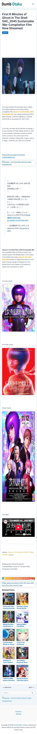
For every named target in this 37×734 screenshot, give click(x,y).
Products (18, 711)
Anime (5, 33)
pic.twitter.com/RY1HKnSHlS (17, 220)
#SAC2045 (16, 218)
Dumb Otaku (18, 725)
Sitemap (18, 714)
